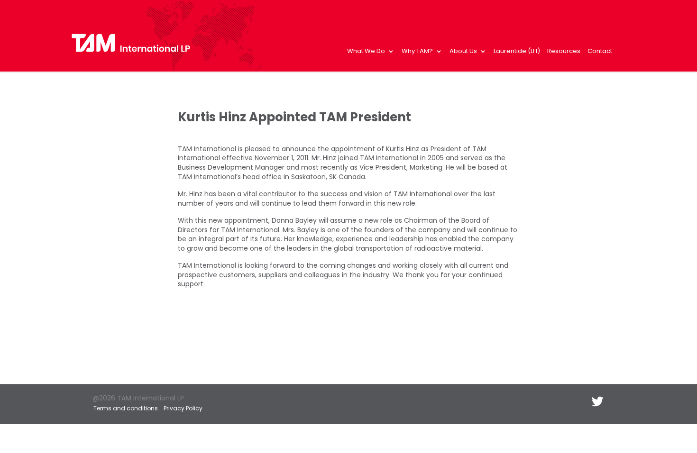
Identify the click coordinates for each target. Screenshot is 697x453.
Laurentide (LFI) (517, 51)
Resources (563, 51)
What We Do (366, 51)
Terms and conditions (125, 408)
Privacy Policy (183, 408)
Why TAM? (417, 51)
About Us (463, 51)
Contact (599, 51)
